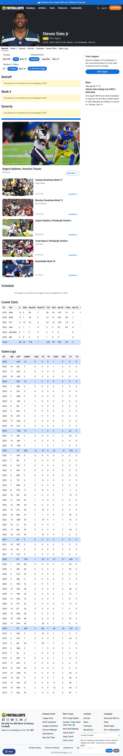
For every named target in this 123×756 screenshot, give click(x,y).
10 (4, 69)
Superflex (46, 59)
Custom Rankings (49, 730)
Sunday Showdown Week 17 (48, 179)
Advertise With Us (111, 718)
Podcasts (63, 8)
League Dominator (50, 726)
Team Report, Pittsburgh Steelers (51, 240)
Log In (104, 8)
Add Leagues (102, 71)
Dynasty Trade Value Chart (72, 723)
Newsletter (88, 730)
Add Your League (38, 68)
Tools (52, 8)
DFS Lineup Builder (71, 718)
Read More (71, 173)
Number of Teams (11, 64)
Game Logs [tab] (63, 48)
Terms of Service (52, 748)
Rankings (30, 8)
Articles (42, 8)
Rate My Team (48, 737)
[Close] (119, 735)
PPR (16, 59)
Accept (109, 751)
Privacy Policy (35, 748)
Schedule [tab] (40, 48)
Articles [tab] (31, 48)
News (85, 722)
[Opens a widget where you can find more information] (9, 752)
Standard (34, 59)
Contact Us (68, 748)
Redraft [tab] (4, 48)
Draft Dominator (49, 722)
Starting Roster (37, 55)
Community (76, 8)
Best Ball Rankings (71, 729)
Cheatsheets (47, 734)
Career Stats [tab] (51, 48)
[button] (23, 59)
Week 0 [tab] (13, 48)
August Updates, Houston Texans (21, 169)
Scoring (6, 55)
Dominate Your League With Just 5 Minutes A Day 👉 (62, 2)
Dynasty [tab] (22, 48)
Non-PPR (6, 59)
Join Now (115, 8)
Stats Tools (68, 740)
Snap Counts (68, 736)
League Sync (47, 718)
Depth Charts (68, 733)
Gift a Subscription (112, 730)
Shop (106, 722)
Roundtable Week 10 (45, 261)
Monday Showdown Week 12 (49, 200)
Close (116, 751)
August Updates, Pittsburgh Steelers (53, 220)
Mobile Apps (109, 726)
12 (12, 69)
